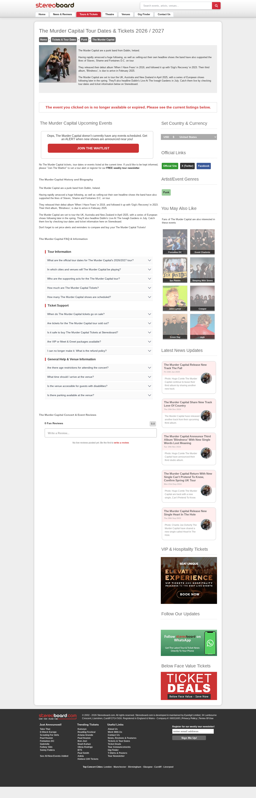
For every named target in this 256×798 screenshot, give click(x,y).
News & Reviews (62, 14)
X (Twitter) (187, 166)
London (108, 767)
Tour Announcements (119, 747)
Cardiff (158, 767)
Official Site (170, 166)
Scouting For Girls (49, 735)
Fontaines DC (47, 741)
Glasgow (147, 767)
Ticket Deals (114, 744)
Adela (81, 756)
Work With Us (115, 732)
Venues (126, 14)
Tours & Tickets (89, 14)
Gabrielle (44, 744)
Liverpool (168, 767)
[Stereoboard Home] (55, 7)
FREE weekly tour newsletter (122, 168)
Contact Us (164, 14)
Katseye (82, 729)
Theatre (109, 14)
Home (42, 14)
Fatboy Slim (46, 747)
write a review (121, 442)
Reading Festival (86, 732)
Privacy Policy (189, 718)
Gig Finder (144, 14)
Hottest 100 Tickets (88, 759)
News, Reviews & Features (122, 738)
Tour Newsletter (116, 756)
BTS (80, 750)
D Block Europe (48, 732)
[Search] (216, 5)
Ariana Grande (85, 735)
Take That (45, 729)
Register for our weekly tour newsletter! (193, 726)
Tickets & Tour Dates (64, 39)
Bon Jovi (82, 741)
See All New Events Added (54, 756)
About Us (113, 729)
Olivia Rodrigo (85, 747)
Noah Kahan (84, 744)
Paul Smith (83, 753)
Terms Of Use (206, 718)
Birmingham (134, 767)
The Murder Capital (103, 39)
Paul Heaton (46, 738)
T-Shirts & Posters (117, 753)
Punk (84, 39)
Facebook (203, 166)
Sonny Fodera (47, 750)
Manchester (120, 767)
